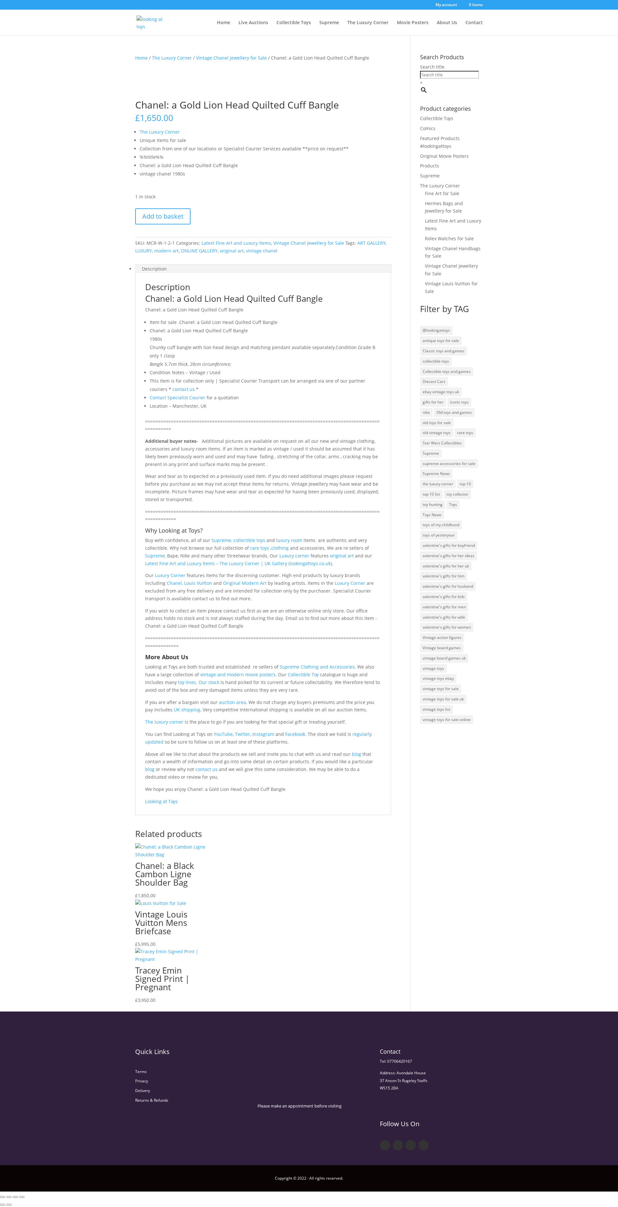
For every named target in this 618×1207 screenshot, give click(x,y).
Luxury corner (293, 556)
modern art (166, 251)
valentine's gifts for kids (444, 596)
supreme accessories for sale (449, 463)
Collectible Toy (303, 674)
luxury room (289, 540)
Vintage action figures (442, 637)
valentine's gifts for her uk (446, 566)
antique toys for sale (441, 340)
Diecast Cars (434, 381)
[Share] (15, 1197)
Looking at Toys (161, 801)
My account (446, 5)
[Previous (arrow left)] (2, 1205)
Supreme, (221, 540)
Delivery (142, 1090)
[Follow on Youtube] (411, 1145)
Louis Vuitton (198, 583)
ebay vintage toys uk (441, 391)
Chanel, (175, 583)
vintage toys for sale (441, 688)
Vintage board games (442, 648)
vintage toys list (436, 709)
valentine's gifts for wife (444, 617)
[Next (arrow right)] (9, 1205)
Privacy (141, 1081)
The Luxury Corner (368, 22)
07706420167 (399, 1061)
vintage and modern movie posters (238, 674)
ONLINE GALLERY (199, 251)
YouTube (223, 734)
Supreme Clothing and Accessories (317, 667)
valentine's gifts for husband (448, 586)
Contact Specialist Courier (177, 397)
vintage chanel (261, 251)
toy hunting (433, 504)
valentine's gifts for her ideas (448, 555)
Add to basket (162, 216)
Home (223, 22)
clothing (280, 548)
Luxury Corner (169, 575)
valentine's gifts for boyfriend (449, 545)
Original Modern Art (244, 583)
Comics (427, 128)
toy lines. (187, 682)
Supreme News (436, 473)
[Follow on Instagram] (423, 1145)
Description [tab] (154, 269)
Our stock (209, 682)
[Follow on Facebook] (385, 1145)
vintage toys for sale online (447, 719)
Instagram (263, 734)
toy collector (457, 494)
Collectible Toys (293, 22)
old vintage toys (437, 432)
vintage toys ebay (438, 678)
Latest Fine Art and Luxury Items (236, 243)
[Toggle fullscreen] (9, 1197)
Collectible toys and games (447, 371)
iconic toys (459, 402)
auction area (232, 702)
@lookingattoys (436, 330)
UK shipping (187, 710)
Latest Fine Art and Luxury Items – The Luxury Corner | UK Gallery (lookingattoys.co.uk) (238, 563)
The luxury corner (164, 722)
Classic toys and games (443, 351)
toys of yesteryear (439, 535)
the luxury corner (438, 484)
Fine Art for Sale (442, 193)
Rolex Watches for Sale (449, 238)
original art (232, 251)
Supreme (329, 22)
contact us (183, 389)
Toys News (432, 515)
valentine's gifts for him (443, 576)
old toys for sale (437, 422)
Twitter (242, 734)
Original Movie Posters (444, 156)
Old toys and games (454, 412)
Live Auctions (253, 22)
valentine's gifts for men (444, 607)
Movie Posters (412, 22)
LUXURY (143, 251)
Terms (141, 1071)
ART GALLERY (371, 243)
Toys (453, 504)
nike (426, 412)
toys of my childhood (441, 524)
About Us (447, 22)
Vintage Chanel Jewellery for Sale (231, 58)
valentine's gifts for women (447, 627)
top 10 (465, 484)
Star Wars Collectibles (442, 443)
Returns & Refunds (151, 1100)
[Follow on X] (398, 1145)
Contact (474, 22)
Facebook (295, 734)
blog (356, 754)
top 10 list (431, 494)
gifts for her (433, 402)
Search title (432, 67)
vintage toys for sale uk (443, 699)
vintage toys (433, 668)
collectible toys (248, 540)
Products (429, 166)
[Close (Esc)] (21, 1197)
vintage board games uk (444, 658)
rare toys (259, 548)
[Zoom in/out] (2, 1197)
